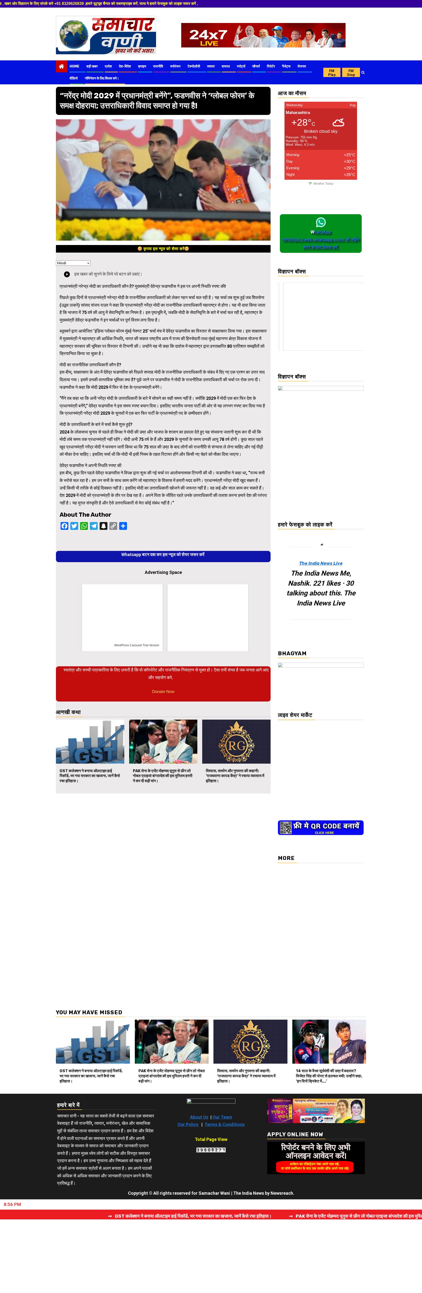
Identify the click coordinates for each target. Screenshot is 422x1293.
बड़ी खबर (92, 66)
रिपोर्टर (271, 66)
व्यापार (211, 66)
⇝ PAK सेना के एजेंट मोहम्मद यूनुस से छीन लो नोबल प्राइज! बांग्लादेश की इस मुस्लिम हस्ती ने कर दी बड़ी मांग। (247, 1216)
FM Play (332, 73)
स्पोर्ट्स (241, 66)
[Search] (363, 72)
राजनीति (158, 66)
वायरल (226, 66)
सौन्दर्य (256, 66)
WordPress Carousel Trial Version (135, 645)
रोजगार (301, 66)
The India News (248, 1193)
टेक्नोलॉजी (194, 66)
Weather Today (323, 183)
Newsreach (282, 1193)
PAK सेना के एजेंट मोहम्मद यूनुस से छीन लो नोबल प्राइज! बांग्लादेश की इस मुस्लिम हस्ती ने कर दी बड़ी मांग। (162, 776)
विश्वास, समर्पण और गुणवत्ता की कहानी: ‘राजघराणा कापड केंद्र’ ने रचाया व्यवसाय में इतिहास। (235, 776)
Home (74, 66)
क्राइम (142, 66)
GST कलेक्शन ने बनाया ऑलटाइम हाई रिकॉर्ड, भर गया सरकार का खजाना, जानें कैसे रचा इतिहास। (90, 776)
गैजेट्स (286, 66)
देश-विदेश (125, 66)
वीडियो (74, 78)
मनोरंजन (175, 66)
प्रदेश (108, 66)
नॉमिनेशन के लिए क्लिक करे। (102, 78)
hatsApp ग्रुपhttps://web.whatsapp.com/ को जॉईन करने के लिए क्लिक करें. (320, 239)
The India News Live (321, 563)
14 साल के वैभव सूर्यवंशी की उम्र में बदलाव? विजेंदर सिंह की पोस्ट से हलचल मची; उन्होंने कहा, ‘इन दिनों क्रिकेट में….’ (329, 1076)
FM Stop (351, 73)
